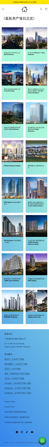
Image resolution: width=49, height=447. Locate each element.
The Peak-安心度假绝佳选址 (36, 166)
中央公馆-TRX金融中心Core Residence (36, 53)
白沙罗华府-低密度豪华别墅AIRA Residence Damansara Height (36, 242)
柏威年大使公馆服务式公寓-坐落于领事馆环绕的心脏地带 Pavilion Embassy (36, 204)
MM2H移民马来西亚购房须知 (15, 412)
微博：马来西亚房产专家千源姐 (17, 374)
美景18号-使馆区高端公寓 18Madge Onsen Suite (36, 316)
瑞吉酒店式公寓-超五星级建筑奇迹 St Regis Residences (36, 129)
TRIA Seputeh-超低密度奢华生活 (12, 203)
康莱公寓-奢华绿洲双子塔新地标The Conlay (12, 90)
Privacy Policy (10, 402)
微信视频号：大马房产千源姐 (16, 364)
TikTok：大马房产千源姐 (14, 378)
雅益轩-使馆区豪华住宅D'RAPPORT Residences (11, 316)
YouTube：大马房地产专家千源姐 (18, 383)
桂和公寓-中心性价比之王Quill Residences (12, 53)
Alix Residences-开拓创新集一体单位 (12, 241)
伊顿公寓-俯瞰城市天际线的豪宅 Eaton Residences (12, 128)
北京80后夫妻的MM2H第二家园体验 (18, 422)
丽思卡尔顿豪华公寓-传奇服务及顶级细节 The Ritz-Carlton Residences (36, 91)
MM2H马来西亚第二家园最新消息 (17, 417)
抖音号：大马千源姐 (13, 369)
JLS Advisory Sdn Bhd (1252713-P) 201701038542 (21, 442)
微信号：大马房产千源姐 (14, 359)
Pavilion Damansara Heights (12, 166)
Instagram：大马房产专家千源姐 (18, 388)
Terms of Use (10, 407)
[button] (2, 9)
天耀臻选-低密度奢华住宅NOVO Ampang (36, 279)
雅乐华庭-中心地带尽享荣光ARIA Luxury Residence (12, 279)
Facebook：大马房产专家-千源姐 (18, 393)
